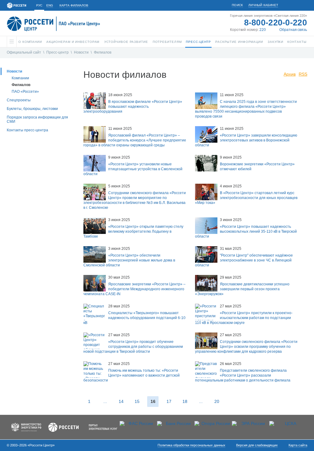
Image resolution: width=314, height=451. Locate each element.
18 (184, 401)
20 (216, 401)
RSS (303, 74)
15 (137, 401)
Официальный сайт (24, 52)
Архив (290, 74)
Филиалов (102, 52)
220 (262, 30)
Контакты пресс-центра (27, 130)
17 (169, 401)
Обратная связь (293, 30)
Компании (20, 78)
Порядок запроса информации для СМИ (37, 119)
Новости (81, 52)
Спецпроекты (19, 100)
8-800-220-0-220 (275, 22)
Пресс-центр (57, 52)
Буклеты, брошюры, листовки (32, 109)
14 (121, 401)
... (105, 401)
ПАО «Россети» (25, 91)
